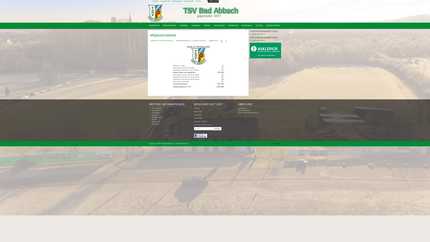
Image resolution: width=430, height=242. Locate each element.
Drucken (221, 41)
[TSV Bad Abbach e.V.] (155, 13)
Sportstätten (156, 110)
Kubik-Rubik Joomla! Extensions (203, 124)
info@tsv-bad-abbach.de (251, 112)
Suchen (217, 129)
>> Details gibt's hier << (257, 34)
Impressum (155, 124)
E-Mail (226, 41)
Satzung (154, 115)
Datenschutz (156, 122)
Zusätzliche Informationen (165, 40)
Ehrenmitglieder (157, 108)
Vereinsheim (156, 113)
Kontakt (154, 119)
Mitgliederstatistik (163, 35)
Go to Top (277, 144)
